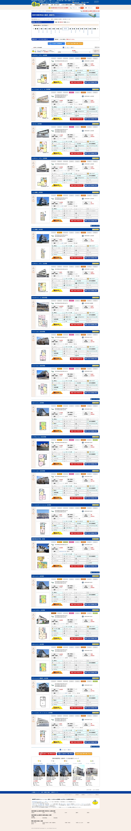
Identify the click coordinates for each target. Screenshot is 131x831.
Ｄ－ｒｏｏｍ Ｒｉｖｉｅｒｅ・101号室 (42, 712)
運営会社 (97, 794)
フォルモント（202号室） (77, 763)
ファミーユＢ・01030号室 (38, 470)
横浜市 (47, 822)
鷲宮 (38, 31)
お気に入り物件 (86, 2)
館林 (71, 31)
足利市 (91, 32)
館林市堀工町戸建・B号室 (38, 539)
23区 (35, 822)
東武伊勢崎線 (45, 817)
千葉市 (69, 822)
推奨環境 (83, 794)
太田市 (44, 812)
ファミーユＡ (61, 378)
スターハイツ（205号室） (64, 763)
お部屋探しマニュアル (36, 792)
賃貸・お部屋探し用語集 (45, 792)
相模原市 (53, 822)
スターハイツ (61, 416)
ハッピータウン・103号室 (38, 610)
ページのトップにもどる (95, 225)
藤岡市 (77, 812)
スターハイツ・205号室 (38, 576)
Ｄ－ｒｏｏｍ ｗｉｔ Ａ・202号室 (41, 89)
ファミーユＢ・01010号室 (38, 331)
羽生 (55, 31)
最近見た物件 (76, 2)
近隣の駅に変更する (37, 25)
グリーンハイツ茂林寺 (63, 693)
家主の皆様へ (89, 789)
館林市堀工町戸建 (62, 551)
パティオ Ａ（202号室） (90, 763)
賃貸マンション (47, 801)
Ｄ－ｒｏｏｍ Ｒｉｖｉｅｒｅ (65, 727)
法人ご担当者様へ (97, 789)
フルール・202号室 (37, 123)
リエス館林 (61, 206)
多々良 (75, 31)
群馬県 (44, 823)
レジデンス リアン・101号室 (39, 263)
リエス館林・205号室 (37, 192)
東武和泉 (87, 32)
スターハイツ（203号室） (38, 763)
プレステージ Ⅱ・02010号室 (39, 297)
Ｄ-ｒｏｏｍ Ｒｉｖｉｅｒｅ (64, 518)
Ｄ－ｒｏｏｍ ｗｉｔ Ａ (64, 104)
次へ (68, 47)
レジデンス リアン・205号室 (39, 55)
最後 (72, 47)
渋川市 (66, 812)
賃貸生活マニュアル (54, 792)
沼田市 (55, 812)
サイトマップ (96, 2)
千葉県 (66, 822)
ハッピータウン (62, 623)
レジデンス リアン (63, 67)
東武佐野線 (55, 817)
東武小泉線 (33, 817)
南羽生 (51, 32)
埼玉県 (77, 822)
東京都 (32, 822)
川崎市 (50, 822)
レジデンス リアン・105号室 (39, 158)
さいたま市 (81, 822)
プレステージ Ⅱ (62, 310)
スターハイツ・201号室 (38, 644)
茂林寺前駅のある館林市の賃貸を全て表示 (91, 11)
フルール (61, 138)
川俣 (59, 31)
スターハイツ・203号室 (38, 402)
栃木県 (32, 823)
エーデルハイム (62, 449)
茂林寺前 (65, 28)
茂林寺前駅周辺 (34, 801)
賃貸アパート (42, 801)
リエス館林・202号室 (37, 229)
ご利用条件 (77, 794)
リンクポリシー (90, 794)
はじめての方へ (96, 1)
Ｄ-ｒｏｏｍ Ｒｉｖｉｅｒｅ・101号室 (41, 505)
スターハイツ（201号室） (51, 763)
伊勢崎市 (32, 812)
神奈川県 (44, 822)
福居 (83, 31)
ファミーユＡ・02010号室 (38, 365)
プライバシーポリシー (68, 794)
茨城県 (88, 822)
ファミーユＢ (61, 344)
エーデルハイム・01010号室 (39, 436)
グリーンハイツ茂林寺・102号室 (40, 678)
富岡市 (88, 812)
